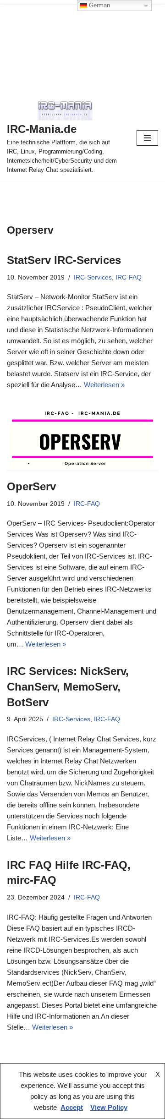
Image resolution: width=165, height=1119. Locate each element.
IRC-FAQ (129, 277)
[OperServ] (82, 437)
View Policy (108, 1107)
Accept (71, 1107)
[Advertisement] (82, 47)
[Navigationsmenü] (147, 138)
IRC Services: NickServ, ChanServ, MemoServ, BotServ (68, 686)
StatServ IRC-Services (64, 260)
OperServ (31, 486)
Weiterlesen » (104, 385)
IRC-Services (93, 277)
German (98, 5)
